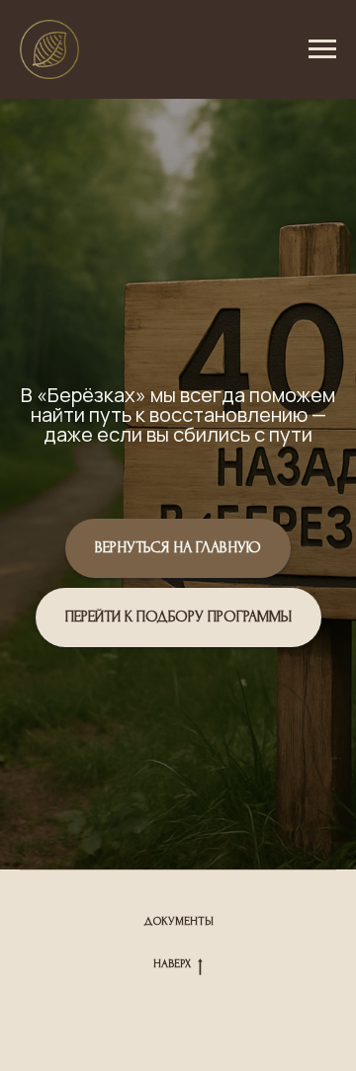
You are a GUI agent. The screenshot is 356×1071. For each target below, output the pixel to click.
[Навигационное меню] (322, 49)
